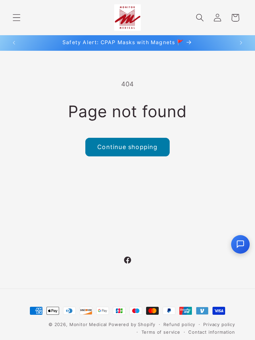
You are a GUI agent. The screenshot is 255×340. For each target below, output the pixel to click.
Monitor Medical (88, 324)
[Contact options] (240, 244)
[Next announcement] (241, 43)
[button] (17, 18)
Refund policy (179, 324)
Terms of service (160, 332)
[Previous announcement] (14, 43)
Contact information (211, 332)
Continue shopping (127, 146)
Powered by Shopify (132, 324)
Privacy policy (219, 324)
